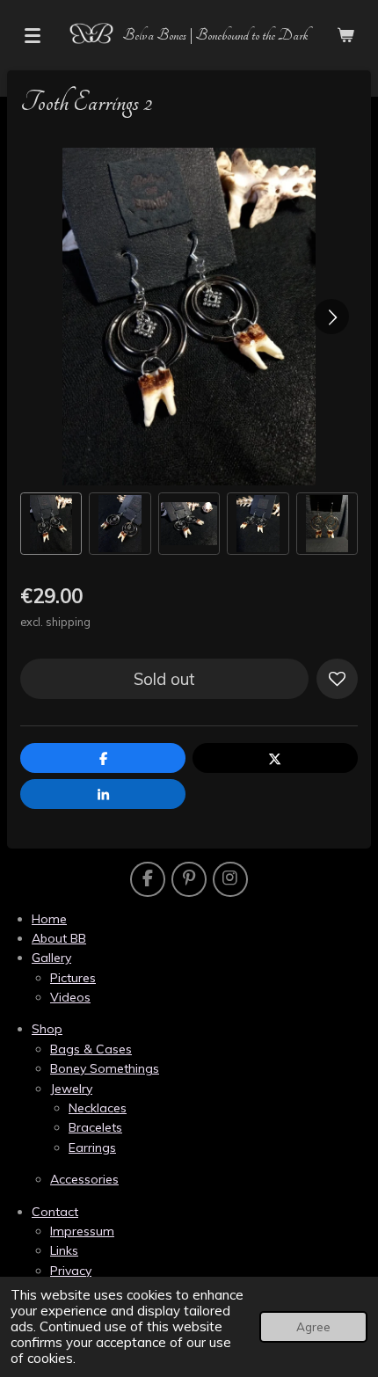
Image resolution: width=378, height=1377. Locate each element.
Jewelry (71, 1088)
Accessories (84, 1179)
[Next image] (331, 316)
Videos (70, 997)
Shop (47, 1029)
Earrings (92, 1147)
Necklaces (98, 1108)
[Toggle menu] (32, 35)
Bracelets (95, 1127)
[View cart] (345, 35)
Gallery (51, 957)
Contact (55, 1212)
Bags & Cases (91, 1049)
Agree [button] (313, 1326)
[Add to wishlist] (337, 679)
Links (64, 1250)
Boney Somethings (104, 1068)
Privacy (70, 1271)
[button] (51, 523)
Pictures (73, 978)
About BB (59, 938)
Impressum (82, 1231)
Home (49, 919)
